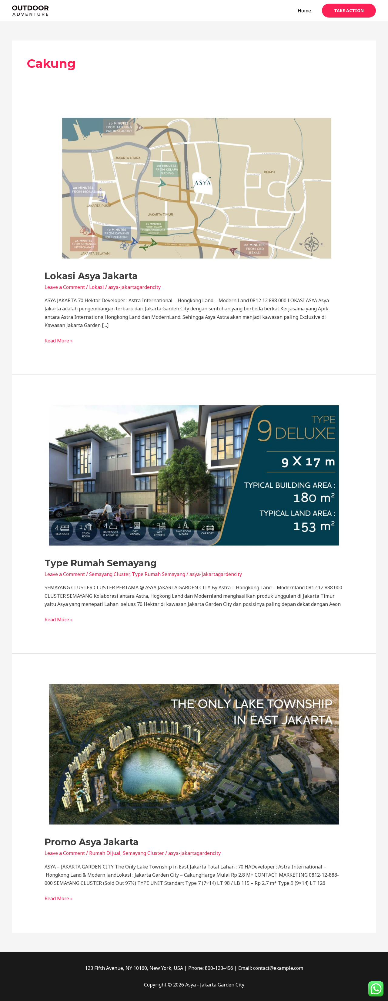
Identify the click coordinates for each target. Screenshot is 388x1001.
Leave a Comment (65, 287)
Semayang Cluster (109, 574)
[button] (349, 11)
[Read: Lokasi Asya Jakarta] (194, 187)
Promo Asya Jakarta (92, 842)
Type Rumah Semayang (101, 563)
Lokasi (96, 287)
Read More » (59, 340)
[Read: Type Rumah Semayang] (194, 475)
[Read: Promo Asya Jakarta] (194, 754)
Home (304, 10)
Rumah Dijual (104, 853)
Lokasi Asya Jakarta (91, 276)
